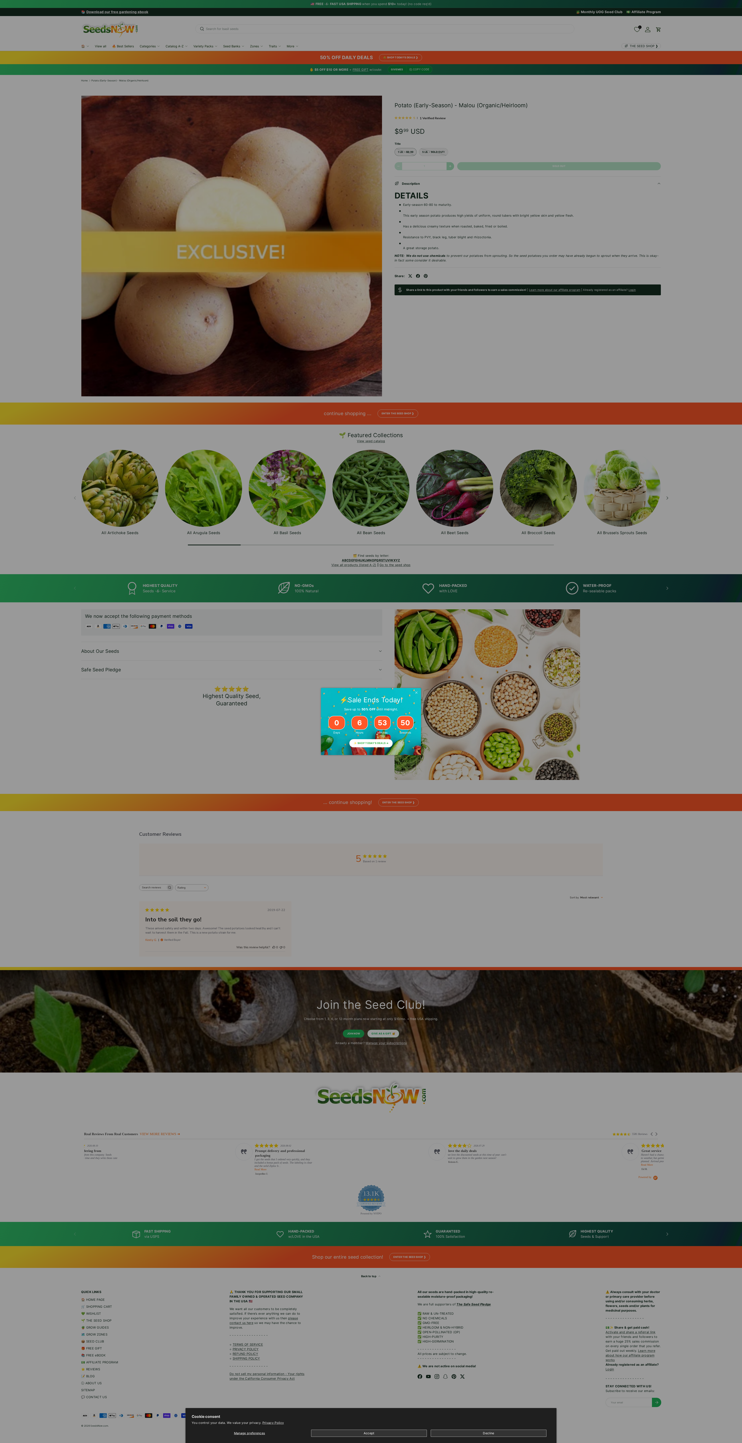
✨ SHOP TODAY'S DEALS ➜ (371, 743)
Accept (369, 1433)
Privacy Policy (273, 1423)
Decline (488, 1433)
